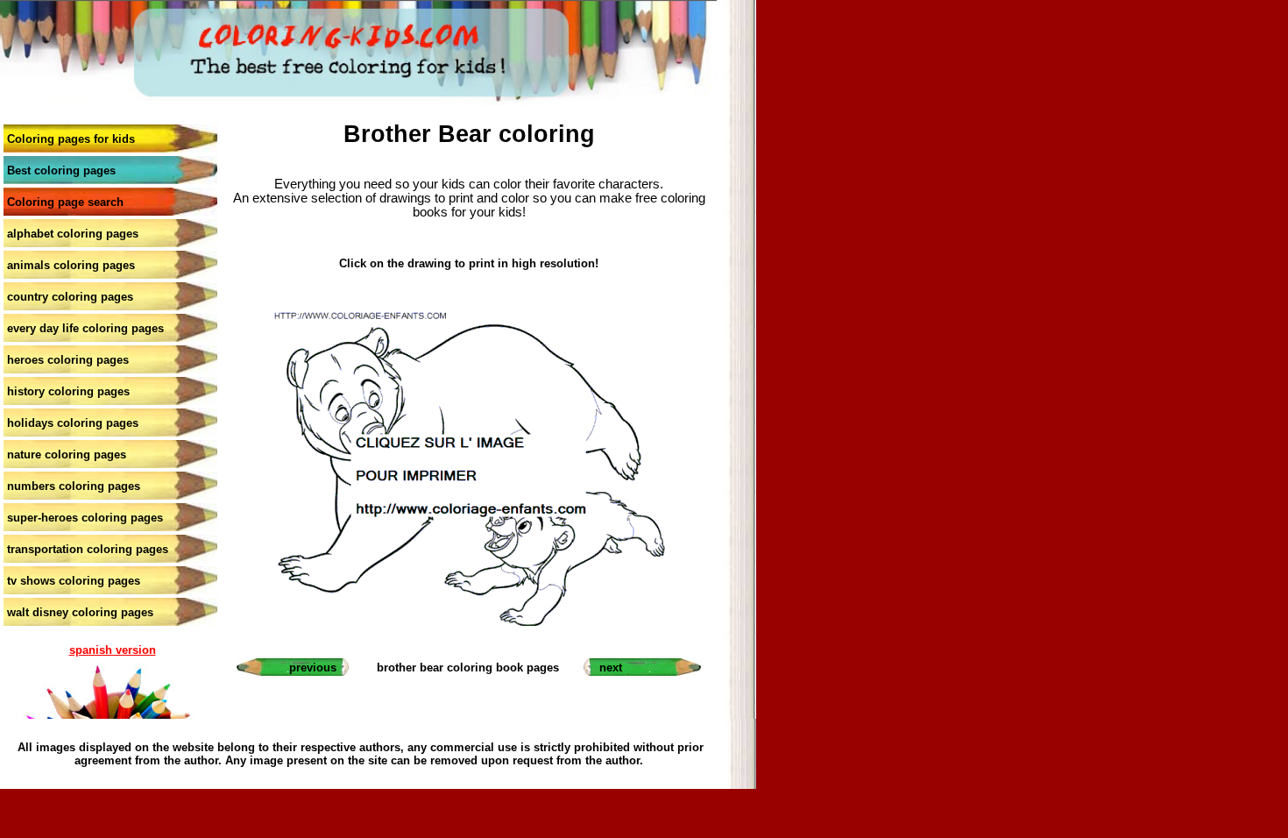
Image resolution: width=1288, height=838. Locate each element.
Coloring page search (65, 202)
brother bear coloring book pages (468, 667)
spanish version (112, 650)
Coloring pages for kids (71, 139)
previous (312, 667)
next (610, 667)
